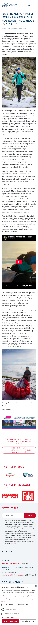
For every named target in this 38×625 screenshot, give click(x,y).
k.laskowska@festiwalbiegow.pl (13, 575)
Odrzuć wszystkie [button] (28, 621)
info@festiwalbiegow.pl (10, 563)
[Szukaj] (29, 5)
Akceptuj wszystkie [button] (10, 621)
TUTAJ (4, 405)
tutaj (14, 543)
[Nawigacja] (34, 5)
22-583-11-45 (25, 563)
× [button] (36, 586)
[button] (19, 617)
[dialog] (19, 604)
